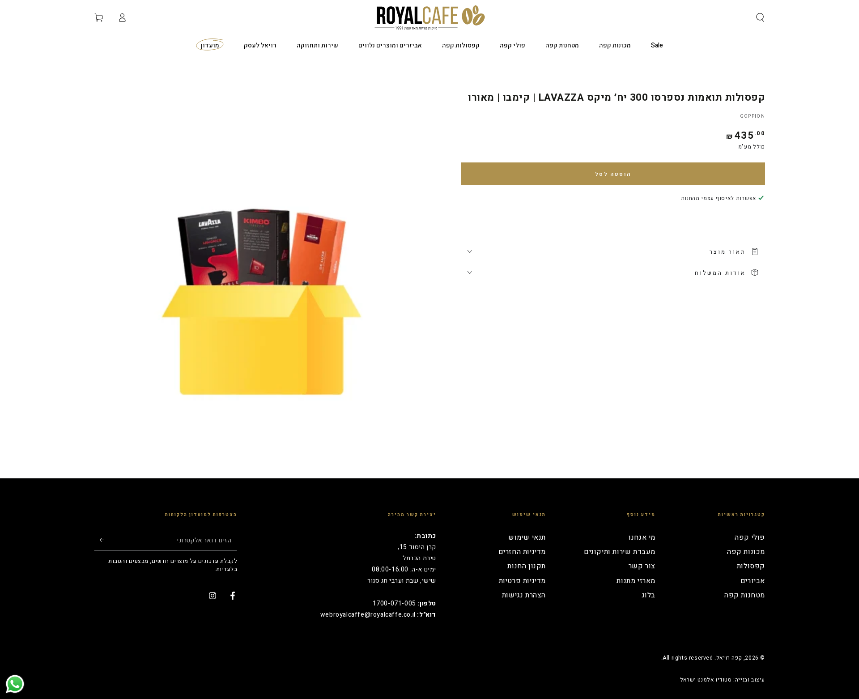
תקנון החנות (526, 566)
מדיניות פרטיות (522, 580)
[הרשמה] (99, 540)
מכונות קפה (746, 551)
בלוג (648, 595)
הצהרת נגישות (524, 595)
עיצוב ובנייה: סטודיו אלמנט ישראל (722, 680)
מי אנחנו (642, 537)
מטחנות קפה (744, 595)
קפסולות (751, 566)
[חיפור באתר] (760, 17)
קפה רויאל (729, 658)
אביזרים (752, 580)
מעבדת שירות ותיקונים (619, 551)
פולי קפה (750, 537)
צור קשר (642, 566)
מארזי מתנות (636, 580)
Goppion (752, 116)
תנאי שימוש (527, 537)
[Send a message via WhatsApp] (15, 684)
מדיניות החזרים (522, 551)
